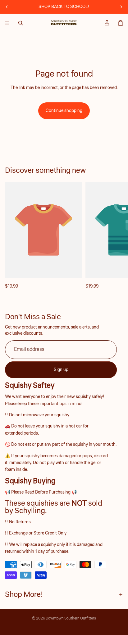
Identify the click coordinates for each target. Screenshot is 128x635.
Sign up (61, 369)
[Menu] (7, 23)
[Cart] (120, 23)
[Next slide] (121, 7)
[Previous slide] (7, 7)
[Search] (20, 23)
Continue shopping (64, 111)
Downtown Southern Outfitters (71, 618)
